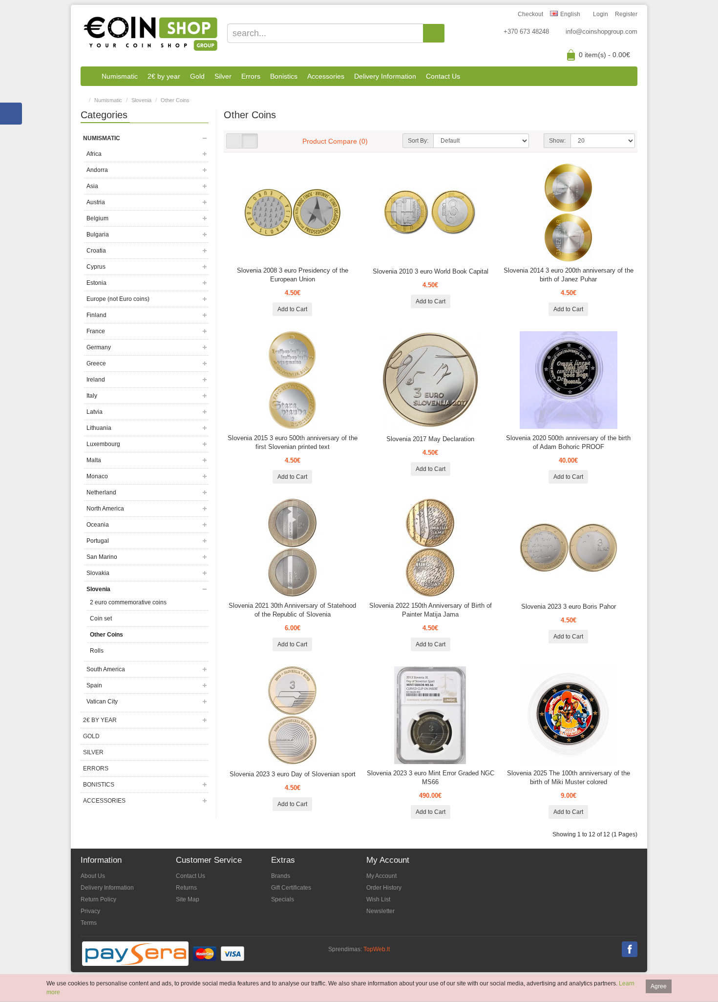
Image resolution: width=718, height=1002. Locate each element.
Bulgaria (97, 234)
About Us (93, 876)
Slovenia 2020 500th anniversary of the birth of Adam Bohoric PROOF (568, 442)
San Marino (101, 557)
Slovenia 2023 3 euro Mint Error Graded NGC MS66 (430, 777)
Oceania (97, 524)
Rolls (97, 650)
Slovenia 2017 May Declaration (430, 439)
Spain (94, 685)
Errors (250, 76)
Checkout (530, 14)
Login (600, 14)
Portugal (97, 540)
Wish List (378, 899)
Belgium (97, 218)
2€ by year (164, 76)
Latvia (94, 411)
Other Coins (175, 100)
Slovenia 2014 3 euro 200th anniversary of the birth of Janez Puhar (568, 275)
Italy (91, 395)
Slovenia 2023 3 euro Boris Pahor (568, 606)
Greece (96, 363)
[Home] (89, 76)
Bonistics (283, 76)
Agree (659, 986)
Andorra (97, 170)
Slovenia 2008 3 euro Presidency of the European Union (292, 275)
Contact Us (443, 76)
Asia (92, 186)
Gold (197, 76)
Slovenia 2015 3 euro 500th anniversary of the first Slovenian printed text (293, 442)
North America (105, 508)
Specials (282, 899)
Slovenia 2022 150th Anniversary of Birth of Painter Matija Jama (430, 610)
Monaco (97, 476)
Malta (93, 460)
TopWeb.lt (376, 949)
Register (626, 14)
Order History (383, 887)
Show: (557, 140)
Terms (89, 922)
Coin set (101, 618)
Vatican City (102, 701)
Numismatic (120, 76)
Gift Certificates (291, 887)
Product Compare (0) (335, 141)
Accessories (325, 76)
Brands (280, 876)
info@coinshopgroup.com (601, 31)
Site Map (187, 899)
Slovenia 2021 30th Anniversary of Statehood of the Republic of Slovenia (292, 610)
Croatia (96, 250)
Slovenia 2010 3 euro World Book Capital (430, 271)
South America (105, 669)
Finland (96, 315)
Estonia (96, 282)
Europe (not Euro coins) (117, 299)
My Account (381, 876)
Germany (98, 347)
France (95, 331)
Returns (186, 887)
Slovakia (97, 573)
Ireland (95, 379)
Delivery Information (385, 76)
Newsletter (380, 911)
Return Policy (98, 899)
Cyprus (96, 266)
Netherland (101, 492)
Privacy (90, 911)
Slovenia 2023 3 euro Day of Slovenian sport (293, 774)
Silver (223, 76)
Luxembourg (103, 444)
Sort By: (418, 140)
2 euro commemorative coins (128, 602)
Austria (95, 202)
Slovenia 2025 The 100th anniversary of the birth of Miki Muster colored (568, 777)
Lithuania (98, 428)
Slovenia (141, 100)
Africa (94, 153)
